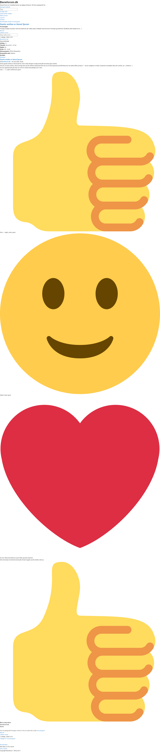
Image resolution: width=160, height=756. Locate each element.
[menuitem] (6, 13)
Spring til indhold (5, 7)
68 (6, 43)
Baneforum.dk (4, 39)
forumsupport (41, 730)
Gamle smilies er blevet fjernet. (14, 24)
